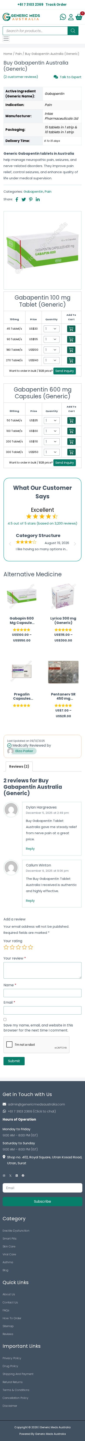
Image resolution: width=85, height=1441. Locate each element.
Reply (30, 848)
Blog (5, 1270)
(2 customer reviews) (20, 76)
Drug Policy (10, 1366)
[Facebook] (23, 1175)
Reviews (8, 1334)
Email (9, 1002)
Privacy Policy (12, 1358)
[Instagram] (4, 1175)
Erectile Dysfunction (16, 1231)
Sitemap (8, 1326)
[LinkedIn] (16, 1175)
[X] (10, 1175)
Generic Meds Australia (55, 1427)
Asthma (8, 1262)
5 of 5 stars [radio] (30, 947)
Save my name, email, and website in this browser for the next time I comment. (38, 1028)
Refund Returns (13, 1382)
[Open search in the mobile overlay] (40, 30)
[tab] (19, 766)
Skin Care (9, 1246)
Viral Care (9, 1254)
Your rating (12, 941)
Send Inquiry (64, 371)
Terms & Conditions (16, 1390)
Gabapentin (33, 191)
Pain (18, 54)
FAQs (6, 1310)
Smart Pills (10, 1238)
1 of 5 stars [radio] (6, 947)
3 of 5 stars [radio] (18, 947)
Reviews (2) (19, 766)
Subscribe (42, 1201)
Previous (9, 542)
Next (75, 542)
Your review (14, 958)
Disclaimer (10, 1406)
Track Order (56, 4)
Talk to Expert (71, 77)
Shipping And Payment (18, 1374)
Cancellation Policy (15, 1398)
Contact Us (10, 1302)
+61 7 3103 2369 (30, 4)
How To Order (12, 1318)
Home (7, 54)
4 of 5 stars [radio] (24, 947)
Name (9, 985)
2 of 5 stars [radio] (12, 947)
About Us (9, 1294)
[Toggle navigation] (6, 38)
